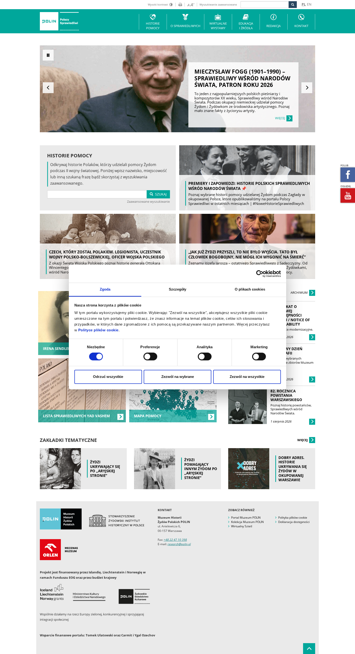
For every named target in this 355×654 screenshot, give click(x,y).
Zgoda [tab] (105, 289)
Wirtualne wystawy (218, 25)
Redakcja (273, 26)
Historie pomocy (153, 25)
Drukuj (178, 5)
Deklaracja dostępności (294, 522)
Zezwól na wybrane (177, 377)
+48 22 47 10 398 (175, 540)
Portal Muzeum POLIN (246, 517)
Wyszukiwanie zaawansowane (218, 4)
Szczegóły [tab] (177, 289)
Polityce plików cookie (98, 330)
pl (304, 4)
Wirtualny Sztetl (241, 526)
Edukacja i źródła (246, 25)
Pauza (48, 55)
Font (189, 5)
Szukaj (160, 194)
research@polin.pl (179, 544)
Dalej (306, 87)
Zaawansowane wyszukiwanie (148, 201)
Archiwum (299, 292)
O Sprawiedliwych (185, 26)
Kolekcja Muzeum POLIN (247, 522)
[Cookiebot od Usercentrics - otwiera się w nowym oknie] (260, 273)
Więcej (302, 440)
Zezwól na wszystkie (247, 377)
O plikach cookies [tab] (250, 289)
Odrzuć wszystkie (108, 377)
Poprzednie (48, 87)
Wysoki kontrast (158, 4)
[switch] (150, 357)
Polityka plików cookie (292, 517)
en (309, 4)
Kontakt (301, 26)
